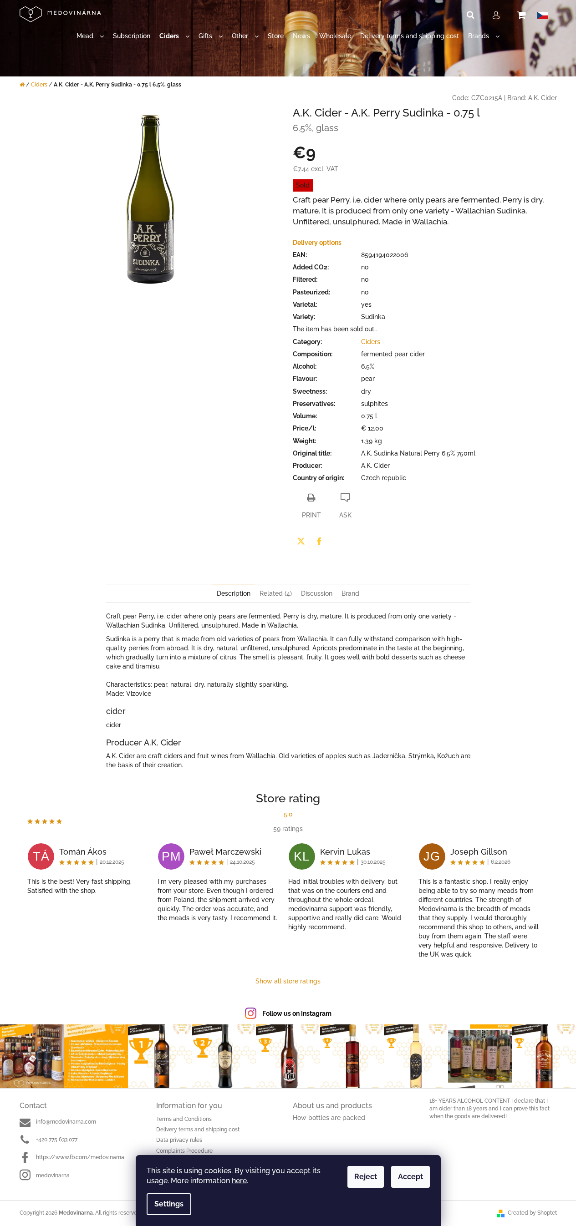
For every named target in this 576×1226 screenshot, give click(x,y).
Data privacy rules (179, 1140)
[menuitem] (90, 36)
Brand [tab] (350, 593)
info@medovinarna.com (66, 1122)
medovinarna (53, 1175)
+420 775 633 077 (56, 1139)
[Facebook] (319, 541)
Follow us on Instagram (296, 1013)
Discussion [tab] (316, 593)
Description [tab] (233, 593)
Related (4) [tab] (276, 593)
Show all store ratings (288, 981)
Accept (410, 1176)
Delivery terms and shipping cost (198, 1129)
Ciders (370, 341)
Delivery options (317, 242)
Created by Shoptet (532, 1213)
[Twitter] (301, 541)
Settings (169, 1204)
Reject (365, 1176)
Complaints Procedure (184, 1151)
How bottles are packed (329, 1118)
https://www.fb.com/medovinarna (80, 1157)
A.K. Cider (542, 97)
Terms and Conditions (184, 1119)
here (239, 1180)
